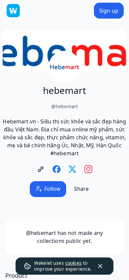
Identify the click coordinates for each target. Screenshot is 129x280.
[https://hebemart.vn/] (41, 169)
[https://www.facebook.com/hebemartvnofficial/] (57, 169)
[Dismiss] (100, 266)
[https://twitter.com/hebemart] (72, 169)
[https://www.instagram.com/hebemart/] (88, 169)
